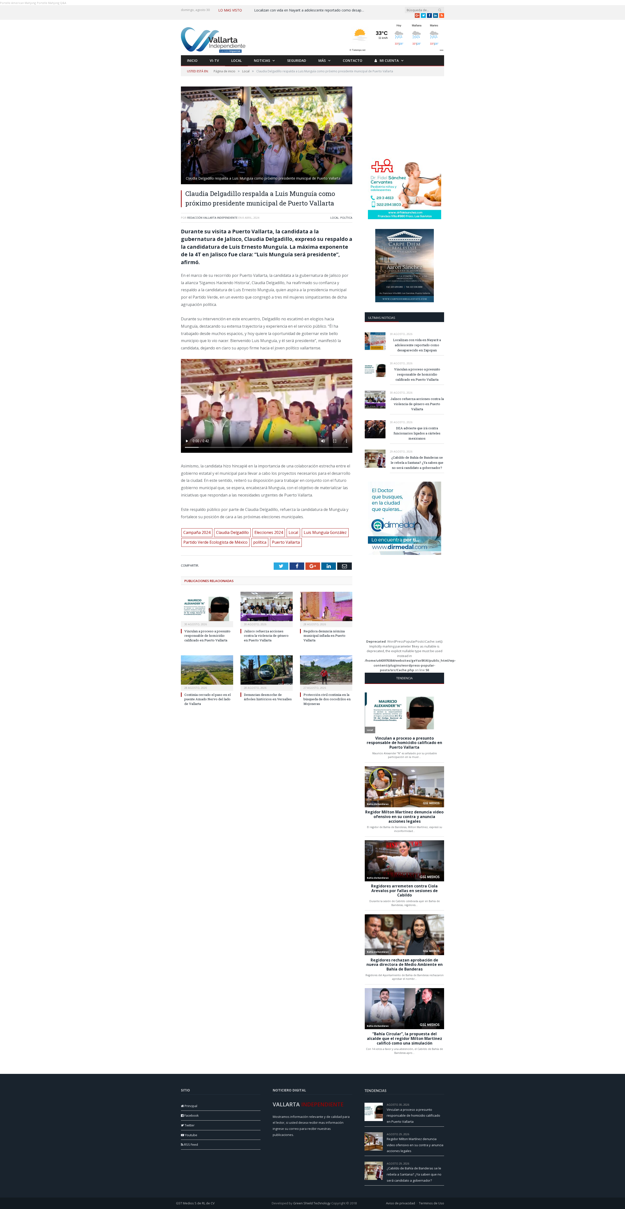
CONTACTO (352, 60)
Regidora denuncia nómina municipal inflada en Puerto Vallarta (324, 635)
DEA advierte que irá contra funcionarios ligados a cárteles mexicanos (417, 433)
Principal (190, 1106)
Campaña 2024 (196, 532)
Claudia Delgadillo (232, 532)
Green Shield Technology (312, 1203)
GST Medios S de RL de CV (195, 1203)
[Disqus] (266, 787)
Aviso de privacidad (400, 1203)
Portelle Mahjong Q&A (51, 3)
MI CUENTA (389, 60)
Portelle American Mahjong (18, 3)
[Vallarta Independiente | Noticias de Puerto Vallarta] (214, 38)
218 (442, 1134)
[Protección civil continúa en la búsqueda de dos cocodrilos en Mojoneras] (326, 672)
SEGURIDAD (296, 60)
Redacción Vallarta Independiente (212, 217)
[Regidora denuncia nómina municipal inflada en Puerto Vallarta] (326, 609)
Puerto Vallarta (286, 542)
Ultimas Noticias (381, 317)
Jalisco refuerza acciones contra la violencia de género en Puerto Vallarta (266, 635)
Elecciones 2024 (268, 532)
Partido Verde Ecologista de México (215, 542)
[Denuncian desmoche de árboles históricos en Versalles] (266, 672)
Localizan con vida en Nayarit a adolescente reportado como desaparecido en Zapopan (310, 10)
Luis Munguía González (325, 532)
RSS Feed (190, 1144)
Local (334, 217)
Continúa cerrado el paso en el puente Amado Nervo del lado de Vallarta (207, 699)
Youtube (190, 1135)
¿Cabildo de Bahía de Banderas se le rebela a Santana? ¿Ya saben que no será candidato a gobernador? (417, 462)
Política (346, 217)
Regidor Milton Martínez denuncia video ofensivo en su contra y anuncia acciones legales (415, 1145)
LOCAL (236, 60)
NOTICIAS (262, 60)
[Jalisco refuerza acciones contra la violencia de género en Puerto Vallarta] (266, 609)
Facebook (191, 1115)
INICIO (192, 60)
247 (442, 1104)
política (259, 542)
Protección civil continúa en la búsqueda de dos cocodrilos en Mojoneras (327, 699)
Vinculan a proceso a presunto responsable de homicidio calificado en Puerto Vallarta (207, 635)
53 (442, 1163)
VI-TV (214, 60)
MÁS (322, 60)
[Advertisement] (404, 117)
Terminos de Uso (431, 1203)
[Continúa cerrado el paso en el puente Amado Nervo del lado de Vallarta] (207, 672)
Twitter (189, 1125)
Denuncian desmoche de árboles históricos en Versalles (268, 696)
